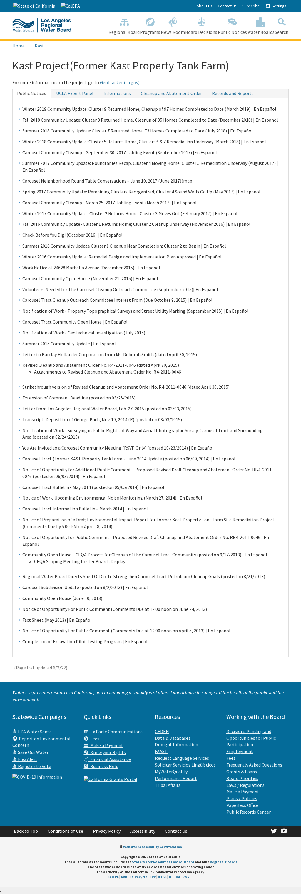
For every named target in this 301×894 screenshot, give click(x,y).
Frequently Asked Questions (254, 765)
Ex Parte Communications (115, 731)
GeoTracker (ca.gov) (120, 82)
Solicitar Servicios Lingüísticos (185, 765)
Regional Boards (223, 862)
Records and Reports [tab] (233, 93)
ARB (124, 877)
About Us (204, 6)
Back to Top (26, 831)
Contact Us (227, 6)
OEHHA (174, 877)
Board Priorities (242, 778)
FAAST (161, 751)
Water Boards (261, 32)
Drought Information (176, 744)
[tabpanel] (150, 377)
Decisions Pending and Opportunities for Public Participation (251, 738)
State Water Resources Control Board (163, 862)
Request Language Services (182, 758)
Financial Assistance (109, 759)
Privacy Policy (107, 831)
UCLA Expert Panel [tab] (74, 93)
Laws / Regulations (245, 785)
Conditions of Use (65, 831)
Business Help (103, 766)
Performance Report (176, 778)
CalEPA (113, 877)
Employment (239, 751)
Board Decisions (201, 32)
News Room (173, 32)
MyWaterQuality (171, 771)
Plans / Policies (241, 798)
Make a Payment (105, 745)
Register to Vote (34, 766)
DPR (152, 877)
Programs (150, 32)
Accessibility (142, 831)
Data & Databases (172, 738)
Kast (39, 46)
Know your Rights (107, 752)
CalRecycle (138, 877)
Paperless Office (242, 805)
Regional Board (124, 32)
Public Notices (232, 32)
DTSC (162, 877)
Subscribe (251, 6)
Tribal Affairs (167, 785)
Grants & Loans (241, 771)
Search (281, 32)
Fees (93, 739)
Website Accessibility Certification (152, 847)
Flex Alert (27, 759)
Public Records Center (248, 812)
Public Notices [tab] (31, 93)
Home (18, 46)
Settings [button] (278, 6)
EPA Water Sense (34, 731)
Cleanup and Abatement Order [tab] (171, 93)
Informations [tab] (117, 93)
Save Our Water (33, 752)
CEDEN (162, 731)
